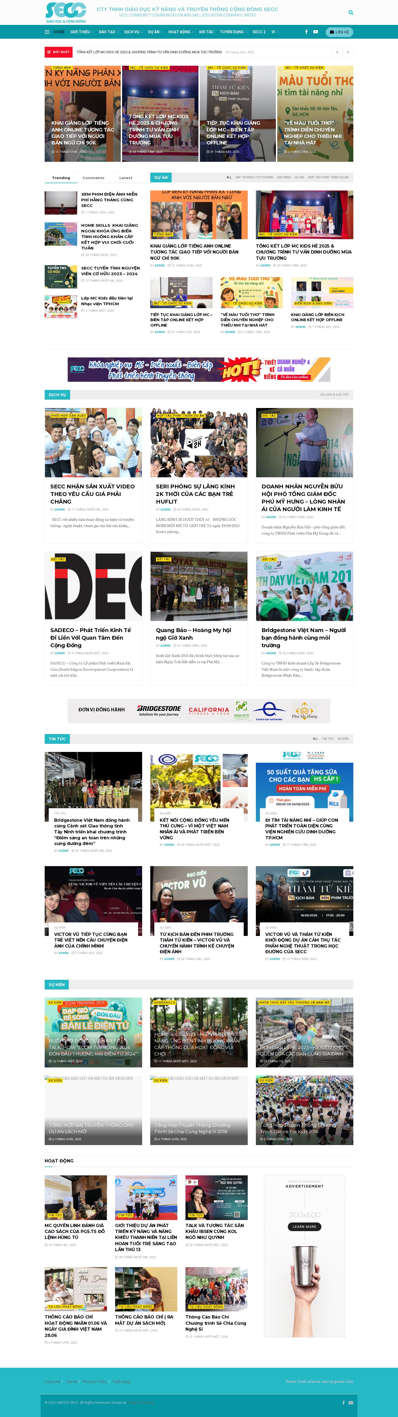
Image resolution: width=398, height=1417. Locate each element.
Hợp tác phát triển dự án (328, 177)
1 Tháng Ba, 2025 (300, 152)
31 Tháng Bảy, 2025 (185, 332)
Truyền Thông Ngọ (140, 1403)
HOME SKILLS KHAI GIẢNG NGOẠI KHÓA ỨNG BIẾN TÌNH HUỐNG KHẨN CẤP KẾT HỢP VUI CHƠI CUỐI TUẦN (109, 237)
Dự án (153, 32)
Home (58, 32)
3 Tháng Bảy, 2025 (88, 953)
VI (273, 32)
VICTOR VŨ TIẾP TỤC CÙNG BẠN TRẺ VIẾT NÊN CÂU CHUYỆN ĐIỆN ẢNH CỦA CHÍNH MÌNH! (91, 940)
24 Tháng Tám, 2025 (291, 265)
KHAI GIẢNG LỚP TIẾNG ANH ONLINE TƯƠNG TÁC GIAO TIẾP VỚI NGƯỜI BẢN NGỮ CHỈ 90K (194, 252)
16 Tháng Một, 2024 (67, 1061)
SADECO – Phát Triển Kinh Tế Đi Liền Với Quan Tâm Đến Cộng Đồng (90, 638)
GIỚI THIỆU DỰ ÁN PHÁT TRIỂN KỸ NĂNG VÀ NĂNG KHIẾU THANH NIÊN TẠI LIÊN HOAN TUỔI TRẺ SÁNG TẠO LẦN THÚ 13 (146, 1237)
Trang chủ (52, 1382)
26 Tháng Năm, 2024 (297, 517)
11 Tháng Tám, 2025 (301, 845)
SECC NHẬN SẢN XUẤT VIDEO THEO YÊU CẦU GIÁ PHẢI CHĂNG (92, 494)
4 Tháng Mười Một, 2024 (89, 653)
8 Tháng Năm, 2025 (224, 152)
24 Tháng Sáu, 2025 (195, 959)
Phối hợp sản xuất (68, 415)
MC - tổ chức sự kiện (278, 234)
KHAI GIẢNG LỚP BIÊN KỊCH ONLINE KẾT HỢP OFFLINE (79, 136)
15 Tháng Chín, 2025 (186, 265)
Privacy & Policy (95, 1382)
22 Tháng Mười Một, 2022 (208, 1245)
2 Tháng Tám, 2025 (255, 332)
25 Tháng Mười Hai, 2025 (93, 851)
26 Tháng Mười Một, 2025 (199, 845)
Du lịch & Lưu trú (335, 394)
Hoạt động (179, 32)
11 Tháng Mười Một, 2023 (177, 1061)
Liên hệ (342, 32)
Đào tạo (107, 32)
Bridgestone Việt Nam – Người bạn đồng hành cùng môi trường (304, 638)
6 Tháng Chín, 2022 (66, 1139)
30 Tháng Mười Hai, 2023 (137, 1257)
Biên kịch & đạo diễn (71, 68)
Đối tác (206, 32)
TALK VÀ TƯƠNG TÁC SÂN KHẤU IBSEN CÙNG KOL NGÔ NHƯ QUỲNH (214, 1231)
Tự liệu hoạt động (65, 1306)
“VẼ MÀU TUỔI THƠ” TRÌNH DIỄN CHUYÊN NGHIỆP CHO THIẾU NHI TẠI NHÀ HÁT (248, 320)
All (229, 177)
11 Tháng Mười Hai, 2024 (89, 509)
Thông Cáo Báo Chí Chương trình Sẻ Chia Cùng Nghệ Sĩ (215, 1323)
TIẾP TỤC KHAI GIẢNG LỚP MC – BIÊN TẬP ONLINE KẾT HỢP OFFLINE (129, 52)
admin (160, 265)
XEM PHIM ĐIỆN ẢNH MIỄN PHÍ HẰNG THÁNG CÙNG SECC (109, 200)
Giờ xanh (284, 177)
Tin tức (328, 739)
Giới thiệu (80, 32)
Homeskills (164, 1002)
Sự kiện (343, 739)
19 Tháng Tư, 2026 (277, 1061)
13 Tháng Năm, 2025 (301, 959)
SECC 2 (259, 32)
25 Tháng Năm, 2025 (147, 152)
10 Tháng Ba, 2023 (62, 1245)
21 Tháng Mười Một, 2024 (137, 1330)
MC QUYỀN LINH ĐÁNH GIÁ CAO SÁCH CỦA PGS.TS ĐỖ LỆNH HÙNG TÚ (75, 1231)
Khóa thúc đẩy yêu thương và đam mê (295, 1002)
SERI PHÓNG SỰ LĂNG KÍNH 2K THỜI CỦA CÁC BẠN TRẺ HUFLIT (195, 494)
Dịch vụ (131, 32)
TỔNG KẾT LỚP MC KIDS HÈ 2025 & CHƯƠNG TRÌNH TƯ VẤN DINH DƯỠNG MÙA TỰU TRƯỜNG (304, 252)
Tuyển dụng (232, 32)
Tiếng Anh (163, 234)
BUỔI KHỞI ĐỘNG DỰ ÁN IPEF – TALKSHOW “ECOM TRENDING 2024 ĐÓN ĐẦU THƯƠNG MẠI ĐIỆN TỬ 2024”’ (93, 1047)
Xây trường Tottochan (254, 177)
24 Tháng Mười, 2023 (192, 509)
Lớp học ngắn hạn (147, 68)
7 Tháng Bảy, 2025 (68, 152)
